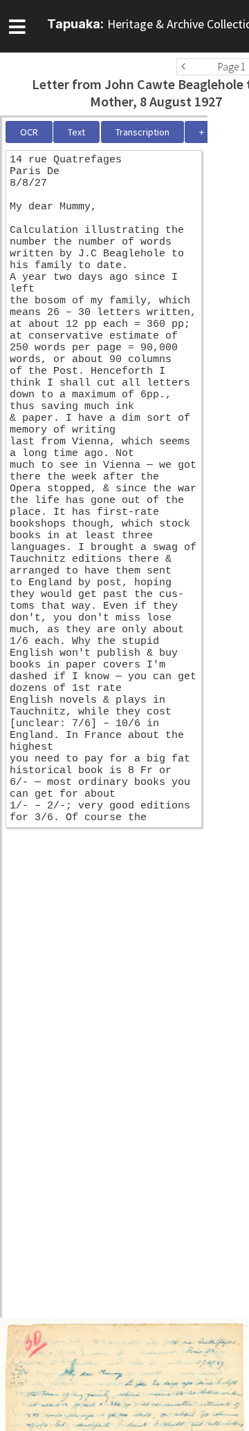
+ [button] (201, 132)
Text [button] (76, 132)
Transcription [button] (142, 132)
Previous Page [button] (186, 67)
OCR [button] (29, 132)
